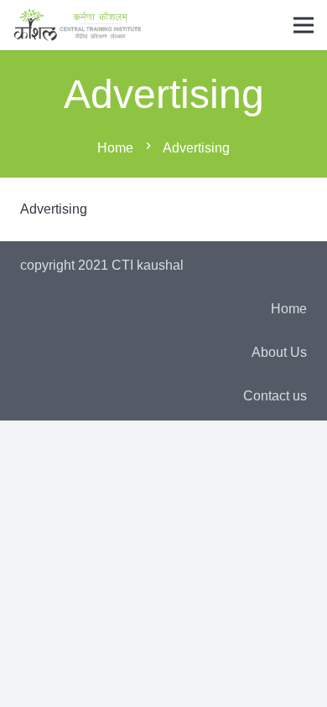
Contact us (275, 396)
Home (289, 309)
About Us (279, 352)
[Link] (77, 25)
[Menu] (303, 25)
